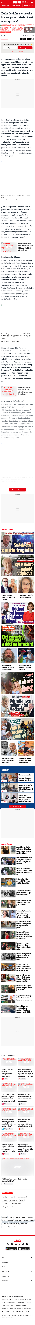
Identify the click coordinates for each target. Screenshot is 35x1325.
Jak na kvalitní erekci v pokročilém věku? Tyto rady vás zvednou (23, 892)
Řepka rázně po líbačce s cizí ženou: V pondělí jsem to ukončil (24, 902)
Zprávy (5, 1197)
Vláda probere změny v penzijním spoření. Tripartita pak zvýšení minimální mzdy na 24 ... (25, 778)
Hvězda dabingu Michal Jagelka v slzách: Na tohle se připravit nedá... (23, 956)
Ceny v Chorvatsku (8, 1207)
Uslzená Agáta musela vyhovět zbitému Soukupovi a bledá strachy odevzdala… (23, 914)
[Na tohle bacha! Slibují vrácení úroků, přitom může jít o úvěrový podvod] (8, 924)
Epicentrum (13, 1200)
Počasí (5, 1200)
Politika (4, 781)
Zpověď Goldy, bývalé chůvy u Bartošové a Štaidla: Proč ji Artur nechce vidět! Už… (23, 978)
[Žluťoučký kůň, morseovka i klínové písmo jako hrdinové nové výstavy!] (17, 25)
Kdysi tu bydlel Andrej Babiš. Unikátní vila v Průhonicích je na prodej (24, 997)
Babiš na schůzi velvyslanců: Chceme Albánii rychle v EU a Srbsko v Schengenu (24, 798)
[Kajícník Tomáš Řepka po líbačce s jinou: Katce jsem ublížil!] (8, 989)
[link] (8, 1244)
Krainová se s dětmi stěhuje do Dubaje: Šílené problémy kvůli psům (23, 946)
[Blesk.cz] (17, 2)
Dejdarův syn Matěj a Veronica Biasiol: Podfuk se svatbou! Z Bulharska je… (24, 871)
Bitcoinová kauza (16, 1203)
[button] (11, 1249)
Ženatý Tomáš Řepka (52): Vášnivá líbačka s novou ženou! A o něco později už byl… (23, 850)
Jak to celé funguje (17, 51)
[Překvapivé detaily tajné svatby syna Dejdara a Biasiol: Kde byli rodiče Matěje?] (8, 861)
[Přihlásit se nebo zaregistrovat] (32, 2)
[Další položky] (32, 5)
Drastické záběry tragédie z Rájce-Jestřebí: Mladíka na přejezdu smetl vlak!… (23, 1009)
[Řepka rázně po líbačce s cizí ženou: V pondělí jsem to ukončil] (8, 904)
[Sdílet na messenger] (26, 39)
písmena (26, 1220)
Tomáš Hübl (23, 1223)
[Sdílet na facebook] (21, 39)
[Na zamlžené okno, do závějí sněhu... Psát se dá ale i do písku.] (17, 177)
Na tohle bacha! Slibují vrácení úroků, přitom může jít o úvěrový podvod (23, 924)
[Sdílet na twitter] (23, 39)
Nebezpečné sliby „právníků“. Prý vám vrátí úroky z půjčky (23, 881)
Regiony (5, 1203)
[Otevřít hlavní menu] (2, 2)
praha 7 (32, 1220)
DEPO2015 (5, 1223)
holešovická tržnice (7, 1220)
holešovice (11, 1217)
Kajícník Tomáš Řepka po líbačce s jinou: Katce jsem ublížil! (24, 987)
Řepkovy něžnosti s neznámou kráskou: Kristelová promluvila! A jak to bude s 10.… (24, 935)
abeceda (18, 1217)
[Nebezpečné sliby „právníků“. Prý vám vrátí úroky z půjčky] (8, 882)
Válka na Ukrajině (22, 1197)
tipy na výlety (18, 1220)
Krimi (22, 1200)
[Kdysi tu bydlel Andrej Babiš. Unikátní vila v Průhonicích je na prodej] (8, 999)
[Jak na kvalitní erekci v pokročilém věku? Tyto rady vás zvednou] (8, 893)
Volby (12, 1197)
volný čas (30, 1217)
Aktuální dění (7, 1193)
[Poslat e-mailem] (32, 39)
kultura (24, 1217)
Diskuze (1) (4, 39)
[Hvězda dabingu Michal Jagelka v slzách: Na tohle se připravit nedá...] (8, 956)
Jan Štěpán (13, 1227)
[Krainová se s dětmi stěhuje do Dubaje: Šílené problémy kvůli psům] (8, 946)
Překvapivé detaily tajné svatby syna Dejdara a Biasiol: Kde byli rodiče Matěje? (24, 860)
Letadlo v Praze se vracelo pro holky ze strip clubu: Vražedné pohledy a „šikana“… (23, 967)
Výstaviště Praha (14, 1223)
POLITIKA (5, 770)
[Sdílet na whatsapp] (29, 39)
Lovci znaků (5, 1227)
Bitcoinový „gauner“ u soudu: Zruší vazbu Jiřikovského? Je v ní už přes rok (25, 788)
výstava (4, 1217)
